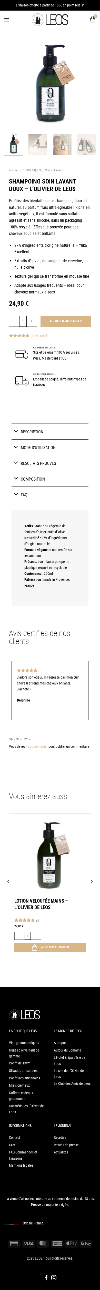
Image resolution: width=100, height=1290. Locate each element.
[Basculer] (16, 431)
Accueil (13, 170)
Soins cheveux (54, 170)
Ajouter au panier (66, 321)
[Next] (91, 892)
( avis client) (39, 336)
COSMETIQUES (32, 170)
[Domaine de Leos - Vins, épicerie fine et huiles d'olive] (50, 20)
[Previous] (8, 892)
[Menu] (6, 20)
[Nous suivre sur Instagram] (53, 1278)
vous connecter (37, 746)
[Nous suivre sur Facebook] (46, 1278)
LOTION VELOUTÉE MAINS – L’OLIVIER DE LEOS (41, 904)
